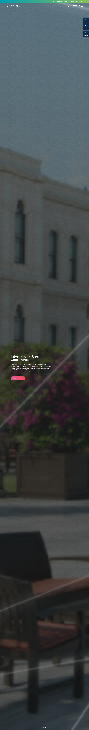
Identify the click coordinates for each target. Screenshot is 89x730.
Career (77, 1)
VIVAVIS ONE (59, 1)
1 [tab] (43, 727)
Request (75, 6)
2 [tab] (45, 727)
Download (66, 1)
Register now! (17, 378)
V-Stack (53, 1)
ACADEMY (72, 1)
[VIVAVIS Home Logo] (13, 6)
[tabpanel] (44, 366)
